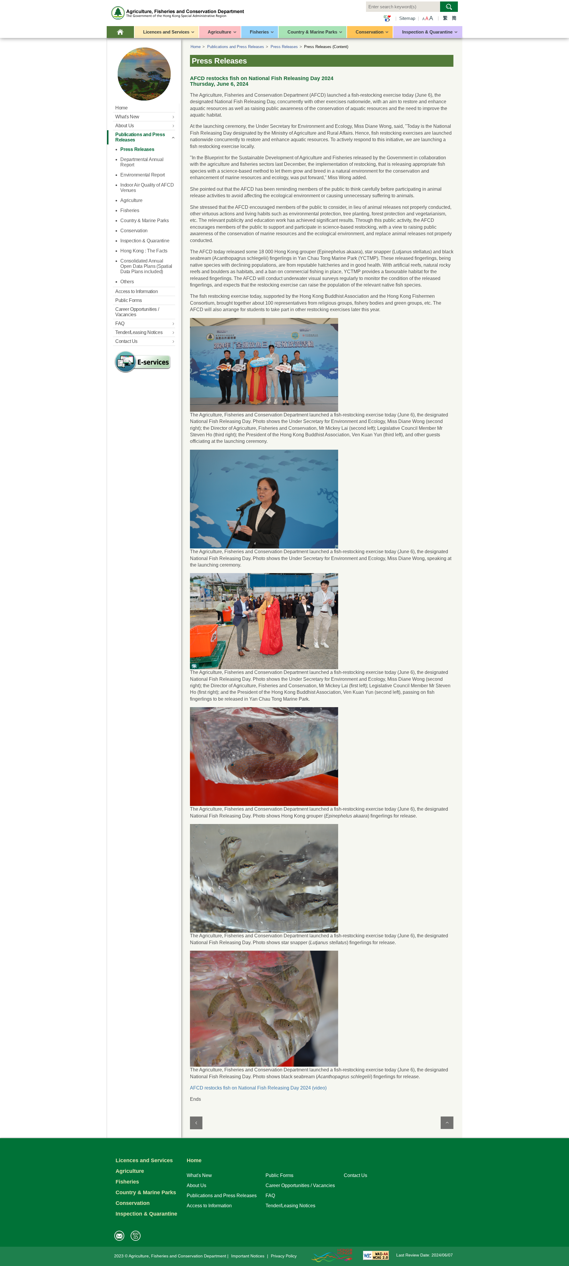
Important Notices (247, 1256)
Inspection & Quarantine (146, 1214)
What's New (199, 1175)
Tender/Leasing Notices (290, 1205)
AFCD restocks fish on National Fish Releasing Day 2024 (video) (258, 1087)
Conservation (133, 1203)
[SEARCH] (449, 6)
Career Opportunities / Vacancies (300, 1185)
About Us (196, 1185)
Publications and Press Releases (235, 46)
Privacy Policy (284, 1256)
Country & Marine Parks (146, 1192)
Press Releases (284, 46)
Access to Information (209, 1205)
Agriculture (130, 1171)
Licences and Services (144, 1160)
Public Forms (279, 1175)
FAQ (270, 1195)
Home (196, 46)
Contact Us (355, 1175)
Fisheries (127, 1182)
